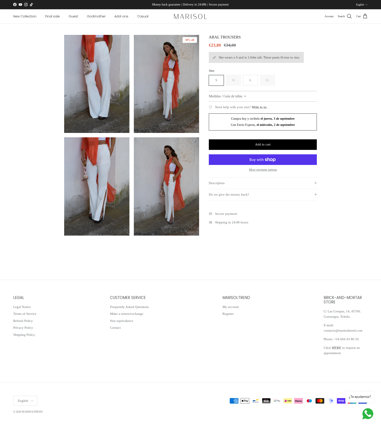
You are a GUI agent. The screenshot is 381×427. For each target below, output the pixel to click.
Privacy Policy (23, 327)
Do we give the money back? (229, 194)
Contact (115, 327)
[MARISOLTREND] (190, 16)
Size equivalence (121, 321)
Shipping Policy (24, 334)
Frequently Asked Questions (129, 307)
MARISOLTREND (32, 411)
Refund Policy (23, 321)
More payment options (263, 169)
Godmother (96, 16)
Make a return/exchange (126, 314)
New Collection (24, 16)
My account (230, 307)
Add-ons (121, 16)
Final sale (52, 16)
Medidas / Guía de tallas (225, 96)
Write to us (259, 107)
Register (228, 314)
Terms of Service (24, 314)
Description (217, 183)
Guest (73, 16)
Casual (142, 16)
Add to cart (263, 144)
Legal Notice (22, 307)
